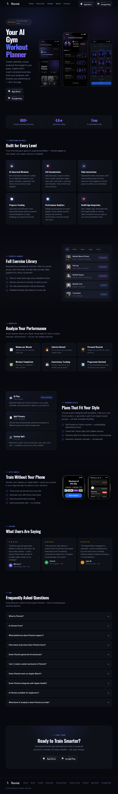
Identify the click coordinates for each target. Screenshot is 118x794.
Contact (66, 4)
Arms (98, 249)
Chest (74, 249)
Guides (50, 4)
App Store (95, 783)
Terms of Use (74, 783)
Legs (90, 249)
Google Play (106, 783)
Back (82, 249)
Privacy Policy (61, 783)
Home (31, 4)
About (58, 4)
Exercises (40, 4)
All (67, 249)
